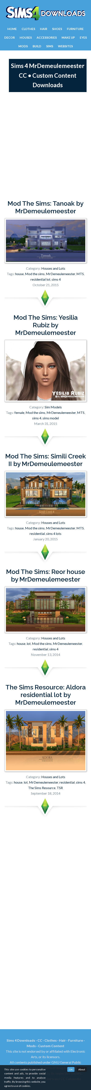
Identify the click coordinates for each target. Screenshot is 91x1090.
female (19, 412)
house (19, 274)
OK (71, 1069)
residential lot (40, 279)
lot (29, 643)
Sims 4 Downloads (45, 13)
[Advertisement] (45, 146)
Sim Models (53, 407)
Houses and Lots (53, 268)
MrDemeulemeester (60, 274)
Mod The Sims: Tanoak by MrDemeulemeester (45, 207)
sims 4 (56, 279)
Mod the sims (35, 274)
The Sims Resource (41, 788)
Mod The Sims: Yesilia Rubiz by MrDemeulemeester (46, 325)
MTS (80, 274)
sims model (51, 418)
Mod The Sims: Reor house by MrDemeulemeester (45, 575)
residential (37, 533)
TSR (60, 788)
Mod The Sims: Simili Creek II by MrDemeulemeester (45, 460)
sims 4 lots (53, 533)
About (81, 1069)
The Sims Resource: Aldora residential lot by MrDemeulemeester (46, 695)
